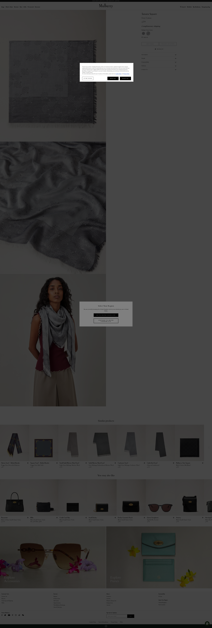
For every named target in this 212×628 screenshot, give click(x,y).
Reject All (113, 78)
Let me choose (88, 78)
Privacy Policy (126, 73)
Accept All (125, 78)
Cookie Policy (118, 73)
